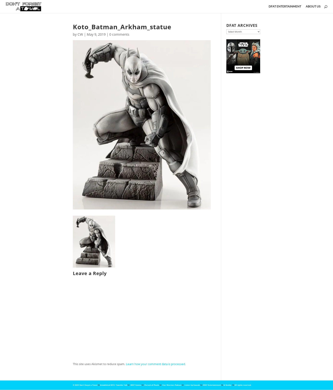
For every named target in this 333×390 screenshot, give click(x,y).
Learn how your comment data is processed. (156, 364)
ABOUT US (313, 6)
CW (80, 34)
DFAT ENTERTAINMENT (285, 6)
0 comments (119, 34)
